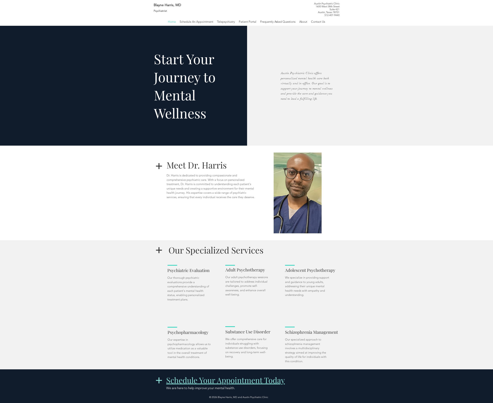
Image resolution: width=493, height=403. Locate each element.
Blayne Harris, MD (167, 5)
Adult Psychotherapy (245, 270)
